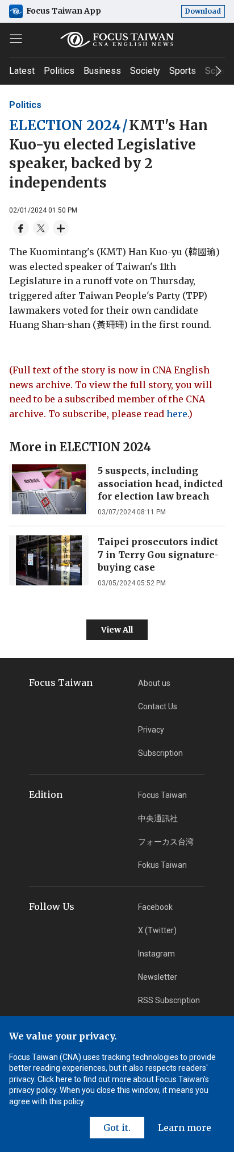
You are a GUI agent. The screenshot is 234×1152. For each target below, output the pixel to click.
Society (145, 70)
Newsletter (157, 977)
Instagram (156, 953)
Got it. (117, 1127)
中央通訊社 (158, 818)
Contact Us (157, 706)
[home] (117, 40)
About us (154, 683)
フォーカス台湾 (166, 841)
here (176, 413)
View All (117, 630)
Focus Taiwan (162, 795)
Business (102, 70)
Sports (182, 70)
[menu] (16, 38)
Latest (22, 70)
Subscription (160, 753)
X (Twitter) (157, 930)
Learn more (184, 1127)
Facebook (155, 907)
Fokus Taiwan (162, 865)
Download (203, 11)
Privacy (151, 729)
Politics (59, 70)
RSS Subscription (169, 1000)
